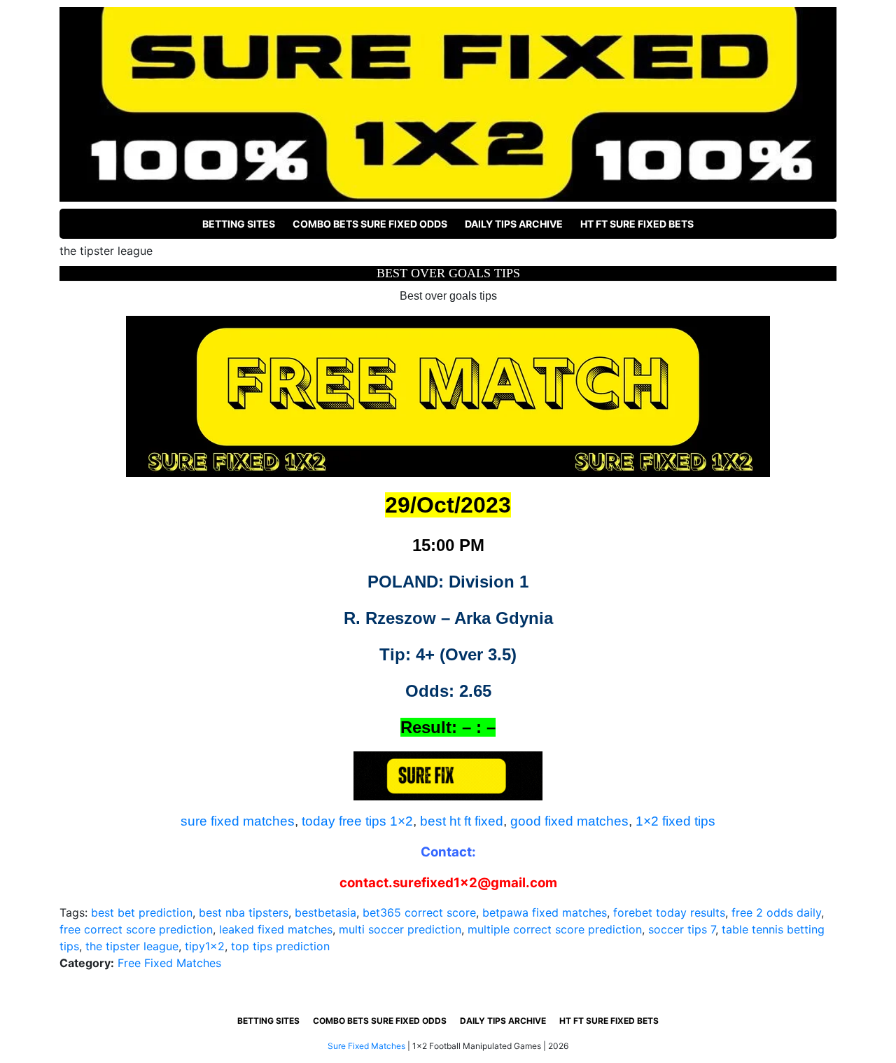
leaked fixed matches (275, 929)
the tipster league (131, 946)
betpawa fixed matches (544, 912)
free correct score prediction (136, 929)
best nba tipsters (243, 912)
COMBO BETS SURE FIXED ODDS (370, 224)
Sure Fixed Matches (366, 1046)
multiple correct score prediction (555, 929)
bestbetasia (325, 912)
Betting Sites (238, 224)
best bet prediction (141, 912)
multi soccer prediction (400, 929)
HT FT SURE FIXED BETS (637, 224)
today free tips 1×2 (357, 821)
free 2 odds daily (776, 912)
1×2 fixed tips (675, 821)
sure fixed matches (238, 821)
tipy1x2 (205, 946)
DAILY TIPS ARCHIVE (514, 224)
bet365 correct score (419, 912)
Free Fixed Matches (169, 963)
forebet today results (669, 912)
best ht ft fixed (461, 821)
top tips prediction (280, 946)
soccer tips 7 (681, 929)
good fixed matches (569, 821)
